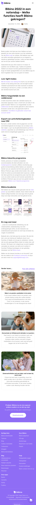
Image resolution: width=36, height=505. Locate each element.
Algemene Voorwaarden (23, 497)
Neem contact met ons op (26, 469)
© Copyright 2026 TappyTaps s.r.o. (18, 495)
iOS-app (21, 438)
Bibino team (16, 250)
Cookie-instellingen (24, 466)
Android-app (22, 441)
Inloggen (3, 449)
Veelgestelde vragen (25, 458)
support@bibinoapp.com (20, 257)
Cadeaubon (4, 446)
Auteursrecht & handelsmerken (18, 499)
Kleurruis (3, 471)
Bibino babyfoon (24, 436)
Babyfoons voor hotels (25, 444)
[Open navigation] (33, 3)
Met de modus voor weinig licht (11, 81)
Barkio (3, 477)
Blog (2, 441)
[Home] (18, 492)
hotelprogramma (6, 165)
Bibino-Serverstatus (7, 452)
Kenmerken (22, 463)
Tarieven (3, 438)
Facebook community (21, 255)
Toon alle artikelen (28, 269)
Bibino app (9, 55)
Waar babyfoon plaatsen (8, 465)
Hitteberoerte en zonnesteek (6, 459)
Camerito (4, 480)
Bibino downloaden (7, 436)
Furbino (3, 485)
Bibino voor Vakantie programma (19, 181)
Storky (3, 482)
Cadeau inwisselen (6, 444)
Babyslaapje (5, 468)
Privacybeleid (10, 497)
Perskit (21, 446)
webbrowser (5, 107)
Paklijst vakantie (6, 463)
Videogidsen (22, 461)
